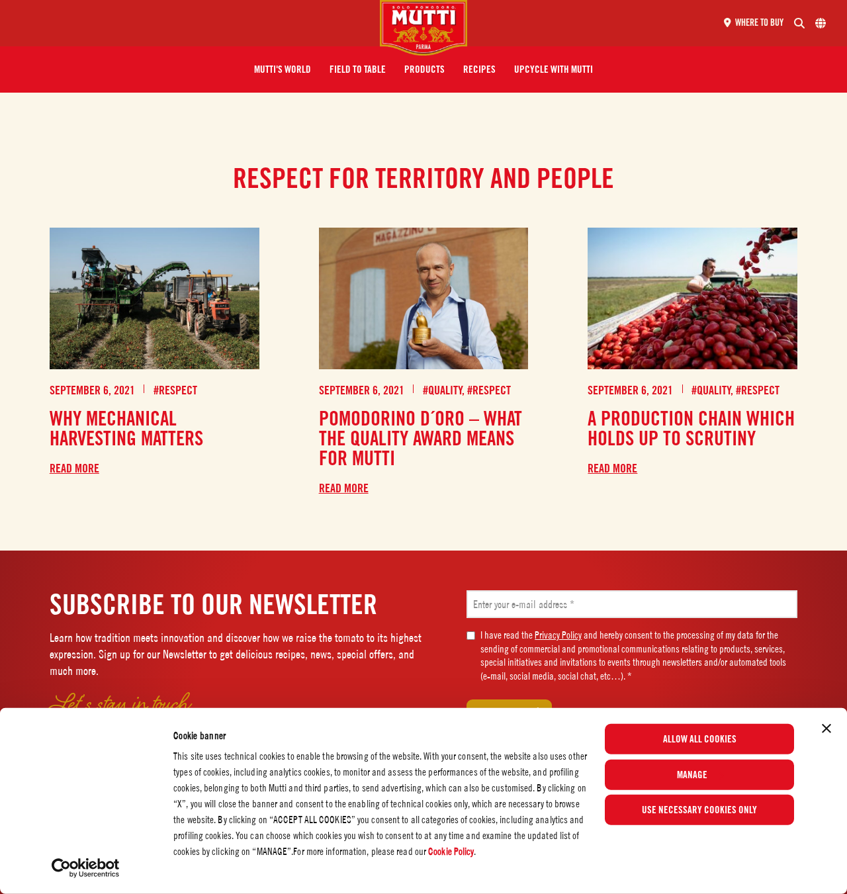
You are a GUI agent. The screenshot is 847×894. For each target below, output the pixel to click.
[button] (282, 69)
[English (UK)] (820, 23)
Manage (692, 774)
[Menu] (195, 23)
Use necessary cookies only (699, 810)
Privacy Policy (558, 635)
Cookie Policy (451, 851)
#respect (175, 390)
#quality (442, 390)
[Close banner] (826, 728)
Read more (74, 468)
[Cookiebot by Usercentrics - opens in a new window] (86, 868)
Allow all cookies (699, 739)
